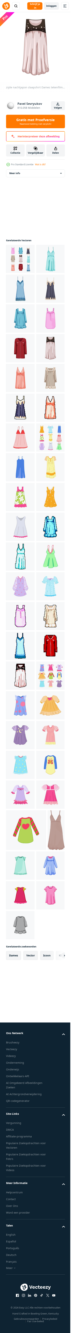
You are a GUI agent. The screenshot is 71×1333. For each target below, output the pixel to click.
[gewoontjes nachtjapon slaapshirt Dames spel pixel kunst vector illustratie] (20, 827)
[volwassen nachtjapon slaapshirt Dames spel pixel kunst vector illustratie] (20, 976)
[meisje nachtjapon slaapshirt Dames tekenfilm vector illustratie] (20, 292)
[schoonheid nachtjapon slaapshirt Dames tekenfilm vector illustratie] (20, 530)
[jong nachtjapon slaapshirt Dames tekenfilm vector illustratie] (20, 351)
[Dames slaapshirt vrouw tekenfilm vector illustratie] (20, 708)
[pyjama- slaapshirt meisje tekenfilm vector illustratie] (20, 1303)
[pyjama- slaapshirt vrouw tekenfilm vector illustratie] (20, 946)
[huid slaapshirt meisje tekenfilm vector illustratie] (20, 1244)
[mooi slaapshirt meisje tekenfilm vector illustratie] (20, 1214)
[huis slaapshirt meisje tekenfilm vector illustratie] (20, 1184)
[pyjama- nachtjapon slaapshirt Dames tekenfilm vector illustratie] (20, 500)
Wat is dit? (40, 164)
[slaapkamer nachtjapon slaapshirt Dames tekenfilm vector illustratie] (20, 440)
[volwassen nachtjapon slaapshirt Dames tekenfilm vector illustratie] (20, 411)
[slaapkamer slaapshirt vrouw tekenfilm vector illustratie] (20, 917)
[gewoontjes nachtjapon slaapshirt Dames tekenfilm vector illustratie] (20, 381)
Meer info (14, 176)
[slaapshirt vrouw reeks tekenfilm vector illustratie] (20, 649)
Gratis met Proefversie (35, 121)
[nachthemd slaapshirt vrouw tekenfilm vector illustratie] (20, 678)
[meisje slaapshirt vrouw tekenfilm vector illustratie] (20, 887)
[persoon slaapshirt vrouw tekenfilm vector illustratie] (20, 797)
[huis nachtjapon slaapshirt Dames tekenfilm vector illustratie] (20, 321)
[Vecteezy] (6, 6)
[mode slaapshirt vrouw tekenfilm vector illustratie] (20, 768)
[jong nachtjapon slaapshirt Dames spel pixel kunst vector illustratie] (20, 559)
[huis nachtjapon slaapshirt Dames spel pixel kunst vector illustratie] (20, 1036)
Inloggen (51, 5)
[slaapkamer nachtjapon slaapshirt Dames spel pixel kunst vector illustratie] (20, 1065)
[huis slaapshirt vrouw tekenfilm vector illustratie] (20, 738)
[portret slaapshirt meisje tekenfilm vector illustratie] (20, 1274)
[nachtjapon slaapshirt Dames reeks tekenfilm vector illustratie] (20, 262)
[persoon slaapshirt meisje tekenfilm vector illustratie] (20, 1155)
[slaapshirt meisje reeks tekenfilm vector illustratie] (20, 1125)
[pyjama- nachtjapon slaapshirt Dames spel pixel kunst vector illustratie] (20, 589)
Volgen (58, 107)
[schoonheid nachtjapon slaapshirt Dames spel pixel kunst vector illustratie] (20, 1006)
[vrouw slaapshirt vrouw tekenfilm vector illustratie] (20, 619)
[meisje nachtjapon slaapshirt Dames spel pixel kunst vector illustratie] (20, 857)
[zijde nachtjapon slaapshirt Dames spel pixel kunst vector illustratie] (20, 1095)
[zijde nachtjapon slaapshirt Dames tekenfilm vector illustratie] (20, 470)
